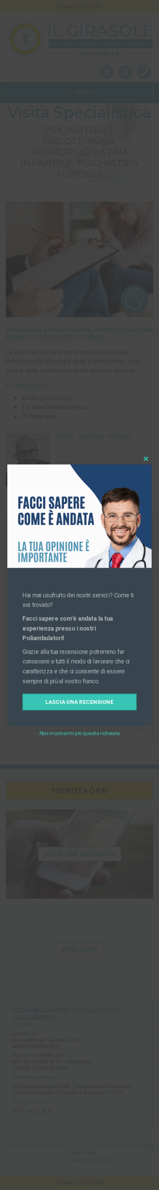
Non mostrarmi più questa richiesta (79, 736)
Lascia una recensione (80, 704)
